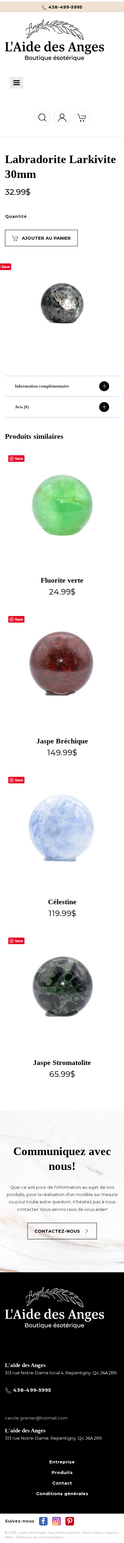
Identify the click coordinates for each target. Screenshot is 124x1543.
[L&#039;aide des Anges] (54, 1318)
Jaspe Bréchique (62, 741)
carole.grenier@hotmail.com (36, 1418)
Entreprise (62, 1461)
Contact (62, 1483)
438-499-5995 (64, 7)
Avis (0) (22, 406)
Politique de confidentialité (39, 1537)
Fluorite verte (62, 580)
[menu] (16, 82)
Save (19, 458)
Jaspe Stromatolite (62, 1062)
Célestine (62, 902)
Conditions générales (62, 1493)
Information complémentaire (42, 386)
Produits (62, 1472)
